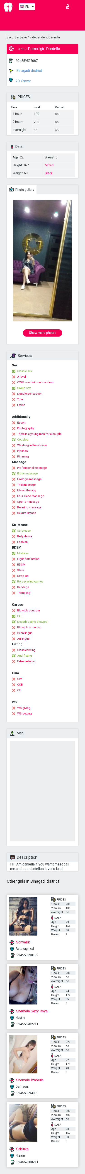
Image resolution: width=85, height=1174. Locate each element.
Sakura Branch (26, 513)
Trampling (23, 592)
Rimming (23, 456)
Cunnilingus (24, 633)
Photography (25, 428)
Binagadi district (28, 70)
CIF (19, 690)
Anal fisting (24, 655)
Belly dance (24, 536)
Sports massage (28, 501)
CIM (19, 679)
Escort (21, 422)
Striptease (24, 530)
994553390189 (27, 955)
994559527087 (27, 61)
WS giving (23, 708)
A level (21, 376)
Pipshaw (22, 451)
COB (20, 684)
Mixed (49, 165)
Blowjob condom (28, 610)
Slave (20, 570)
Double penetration (29, 393)
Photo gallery (24, 189)
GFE (19, 616)
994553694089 (27, 1093)
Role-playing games (30, 581)
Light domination (28, 559)
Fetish (21, 405)
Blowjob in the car (29, 627)
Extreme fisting (26, 661)
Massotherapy (26, 490)
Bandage (23, 587)
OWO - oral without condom (35, 382)
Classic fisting (26, 650)
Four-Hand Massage (30, 496)
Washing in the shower (32, 445)
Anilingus (23, 638)
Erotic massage (27, 473)
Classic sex (24, 371)
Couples (22, 439)
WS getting (24, 713)
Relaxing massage (29, 507)
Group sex (24, 388)
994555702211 (27, 1024)
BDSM (21, 564)
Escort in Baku (17, 37)
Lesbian (22, 542)
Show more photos (42, 333)
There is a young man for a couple (39, 434)
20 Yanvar (23, 81)
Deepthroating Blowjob (32, 621)
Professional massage (32, 467)
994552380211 (27, 1162)
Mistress (23, 553)
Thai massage (26, 484)
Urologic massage (29, 479)
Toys (20, 399)
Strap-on (23, 576)
